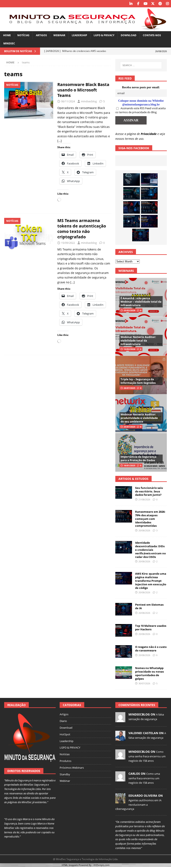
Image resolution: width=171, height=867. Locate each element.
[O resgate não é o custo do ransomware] (123, 651)
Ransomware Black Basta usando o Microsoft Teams (83, 90)
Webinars (126, 271)
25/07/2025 (129, 426)
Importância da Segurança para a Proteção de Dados (138, 458)
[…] (59, 141)
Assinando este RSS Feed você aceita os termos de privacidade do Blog (140, 110)
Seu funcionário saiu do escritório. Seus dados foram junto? (149, 491)
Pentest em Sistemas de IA (149, 606)
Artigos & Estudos (133, 479)
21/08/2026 (144, 499)
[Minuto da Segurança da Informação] (85, 29)
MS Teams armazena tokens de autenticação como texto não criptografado (81, 229)
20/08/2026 (144, 530)
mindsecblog (89, 101)
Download (128, 35)
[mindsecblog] (120, 720)
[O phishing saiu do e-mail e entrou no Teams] (149, 179)
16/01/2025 (129, 465)
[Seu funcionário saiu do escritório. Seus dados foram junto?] (131, 193)
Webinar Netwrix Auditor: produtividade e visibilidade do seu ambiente (139, 417)
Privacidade (149, 134)
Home (7, 35)
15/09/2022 (68, 243)
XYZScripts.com (101, 865)
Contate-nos (152, 35)
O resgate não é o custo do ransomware (151, 648)
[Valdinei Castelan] (120, 739)
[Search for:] (141, 65)
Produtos (65, 761)
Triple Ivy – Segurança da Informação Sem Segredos (138, 381)
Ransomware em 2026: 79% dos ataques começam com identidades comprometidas (150, 519)
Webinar (59, 35)
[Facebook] (138, 3)
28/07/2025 (129, 388)
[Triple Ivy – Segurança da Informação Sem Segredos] (141, 375)
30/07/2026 (144, 683)
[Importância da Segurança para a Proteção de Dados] (141, 452)
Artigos (41, 35)
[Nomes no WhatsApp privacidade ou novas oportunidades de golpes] (123, 672)
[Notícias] (28, 100)
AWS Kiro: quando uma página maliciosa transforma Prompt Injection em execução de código (150, 581)
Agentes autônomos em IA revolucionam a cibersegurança (138, 804)
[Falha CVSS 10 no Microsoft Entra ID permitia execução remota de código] (149, 193)
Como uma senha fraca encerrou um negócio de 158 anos (147, 756)
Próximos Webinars (72, 767)
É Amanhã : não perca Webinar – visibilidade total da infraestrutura (141, 301)
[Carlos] (120, 779)
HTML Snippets (70, 865)
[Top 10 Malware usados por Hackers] (123, 630)
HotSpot (65, 734)
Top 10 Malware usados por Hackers (150, 627)
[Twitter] (152, 3)
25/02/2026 (129, 310)
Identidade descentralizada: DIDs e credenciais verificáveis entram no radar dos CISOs (150, 550)
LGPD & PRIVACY (104, 35)
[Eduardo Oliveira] (120, 801)
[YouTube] (145, 3)
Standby (65, 774)
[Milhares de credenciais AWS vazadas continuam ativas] (131, 179)
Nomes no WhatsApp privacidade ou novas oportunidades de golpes (149, 673)
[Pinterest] (160, 3)
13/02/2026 (129, 349)
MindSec (9, 43)
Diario (63, 721)
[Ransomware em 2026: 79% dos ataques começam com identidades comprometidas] (149, 207)
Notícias (23, 35)
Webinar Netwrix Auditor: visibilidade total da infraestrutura (138, 340)
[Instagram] (167, 3)
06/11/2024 (68, 101)
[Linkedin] (131, 3)
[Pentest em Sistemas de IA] (140, 235)
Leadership (79, 35)
